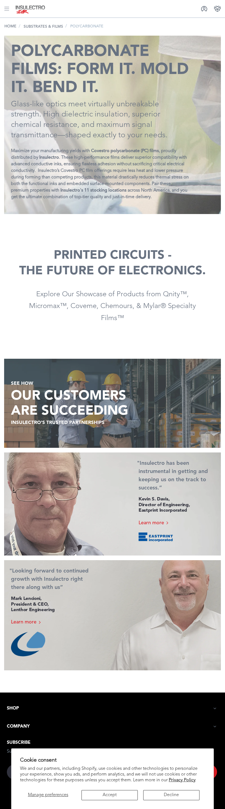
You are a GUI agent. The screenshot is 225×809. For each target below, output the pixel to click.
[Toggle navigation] (6, 9)
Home (10, 26)
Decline (171, 795)
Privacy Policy (182, 780)
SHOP (13, 708)
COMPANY (18, 726)
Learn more (151, 522)
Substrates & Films (43, 27)
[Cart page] (217, 8)
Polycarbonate (86, 26)
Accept (110, 795)
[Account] (204, 8)
